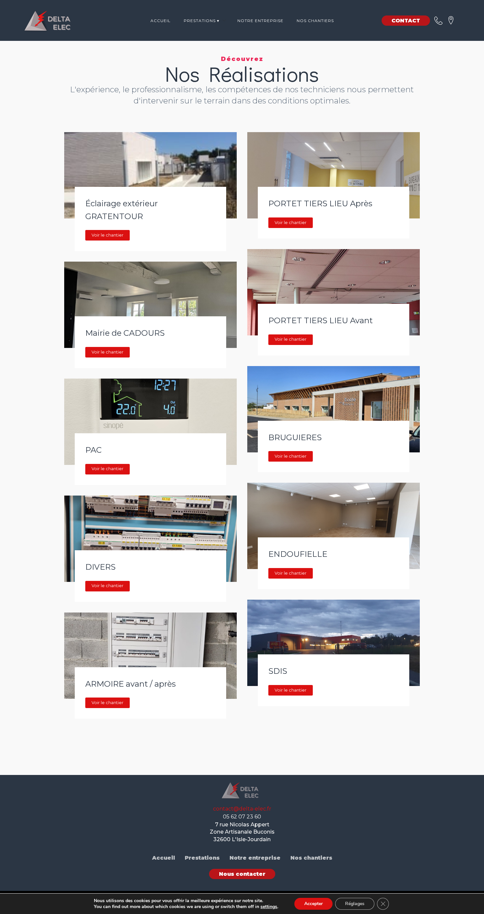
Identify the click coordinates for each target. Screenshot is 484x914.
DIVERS (100, 567)
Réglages (354, 903)
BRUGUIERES (295, 437)
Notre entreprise (260, 20)
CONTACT (405, 20)
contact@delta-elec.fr (242, 809)
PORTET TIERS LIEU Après (320, 203)
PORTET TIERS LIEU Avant (320, 320)
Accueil (160, 20)
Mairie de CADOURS (125, 333)
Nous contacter (242, 874)
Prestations (202, 858)
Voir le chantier (107, 235)
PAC (93, 450)
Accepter (313, 903)
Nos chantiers (315, 20)
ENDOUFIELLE (297, 554)
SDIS (277, 671)
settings (268, 907)
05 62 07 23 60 (242, 817)
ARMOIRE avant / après (130, 684)
